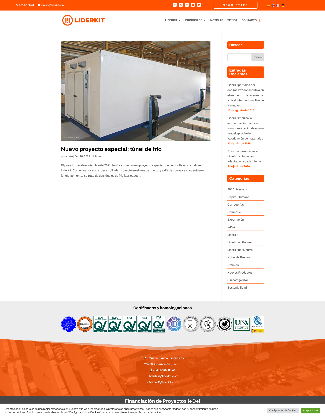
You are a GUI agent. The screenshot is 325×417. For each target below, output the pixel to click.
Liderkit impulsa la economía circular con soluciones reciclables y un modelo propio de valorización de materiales (245, 128)
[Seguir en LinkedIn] (199, 5)
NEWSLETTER (235, 5)
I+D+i (231, 227)
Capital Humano (238, 197)
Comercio (234, 212)
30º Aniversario (237, 189)
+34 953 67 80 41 (164, 370)
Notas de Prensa (238, 257)
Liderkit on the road (240, 242)
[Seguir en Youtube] (193, 5)
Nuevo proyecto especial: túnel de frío (111, 149)
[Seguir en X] (181, 5)
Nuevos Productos (239, 272)
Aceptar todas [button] (310, 410)
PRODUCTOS (193, 20)
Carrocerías (235, 204)
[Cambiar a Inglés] (273, 5)
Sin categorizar (237, 280)
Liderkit (232, 234)
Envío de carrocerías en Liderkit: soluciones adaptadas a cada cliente (244, 156)
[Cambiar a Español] (268, 5)
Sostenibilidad (237, 287)
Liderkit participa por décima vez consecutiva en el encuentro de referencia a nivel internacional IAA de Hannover (245, 95)
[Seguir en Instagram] (187, 5)
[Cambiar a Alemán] (282, 5)
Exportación (235, 219)
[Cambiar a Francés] (278, 5)
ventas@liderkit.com (52, 5)
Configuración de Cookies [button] (283, 410)
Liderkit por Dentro (240, 249)
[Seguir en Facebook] (175, 5)
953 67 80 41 (26, 5)
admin (69, 156)
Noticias (96, 156)
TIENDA (232, 20)
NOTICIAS (216, 20)
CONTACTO (249, 20)
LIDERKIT (171, 20)
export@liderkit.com (164, 382)
